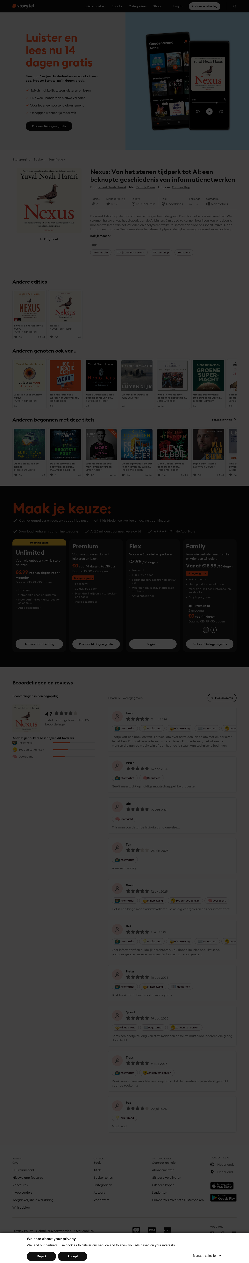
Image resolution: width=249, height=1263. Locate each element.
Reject (41, 1256)
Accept (72, 1256)
